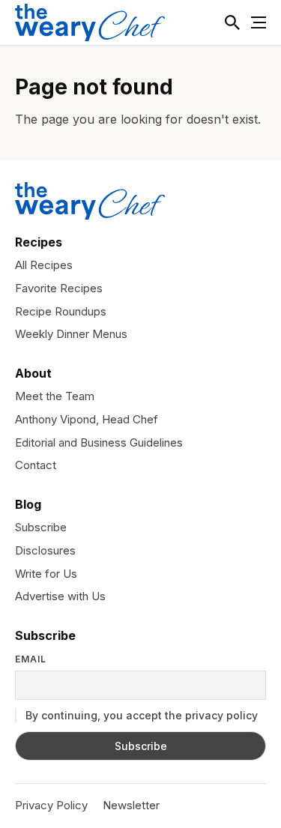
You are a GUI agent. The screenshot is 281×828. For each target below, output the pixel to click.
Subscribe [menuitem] (41, 527)
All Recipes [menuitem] (44, 265)
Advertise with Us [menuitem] (60, 596)
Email (30, 659)
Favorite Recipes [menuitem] (59, 288)
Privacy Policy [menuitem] (51, 805)
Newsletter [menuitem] (131, 805)
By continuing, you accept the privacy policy (140, 715)
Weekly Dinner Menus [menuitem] (71, 334)
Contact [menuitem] (35, 465)
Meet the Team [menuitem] (54, 396)
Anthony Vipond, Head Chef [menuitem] (86, 419)
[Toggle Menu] (258, 22)
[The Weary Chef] (90, 22)
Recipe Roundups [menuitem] (60, 311)
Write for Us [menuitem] (46, 573)
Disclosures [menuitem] (45, 550)
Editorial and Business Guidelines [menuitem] (99, 442)
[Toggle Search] (232, 22)
